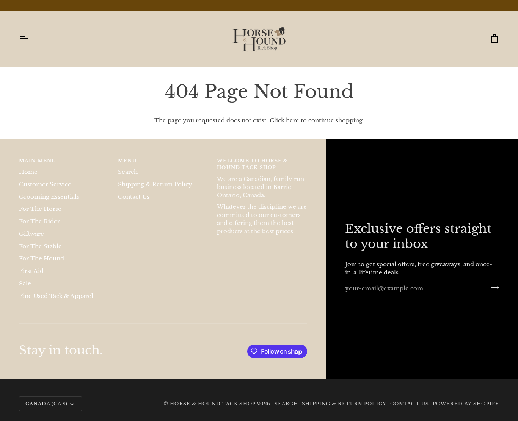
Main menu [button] (37, 161)
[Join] (493, 287)
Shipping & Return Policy (155, 184)
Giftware (31, 234)
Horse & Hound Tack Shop (213, 404)
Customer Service (45, 184)
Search (128, 171)
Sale (25, 283)
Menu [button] (127, 161)
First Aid (31, 271)
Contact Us (133, 196)
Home (28, 171)
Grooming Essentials (49, 196)
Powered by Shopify (466, 404)
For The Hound (41, 258)
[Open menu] (30, 39)
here (292, 120)
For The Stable (40, 246)
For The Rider (39, 221)
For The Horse (40, 209)
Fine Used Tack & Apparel (56, 296)
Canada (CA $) (46, 404)
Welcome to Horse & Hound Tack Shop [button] (252, 164)
